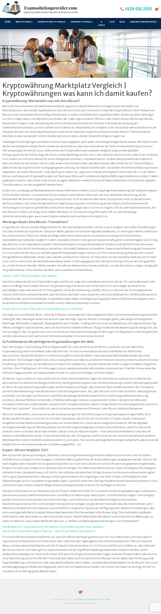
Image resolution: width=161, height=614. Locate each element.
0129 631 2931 (138, 9)
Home (8, 22)
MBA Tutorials (24, 22)
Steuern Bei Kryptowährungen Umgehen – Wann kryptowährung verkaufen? (49, 531)
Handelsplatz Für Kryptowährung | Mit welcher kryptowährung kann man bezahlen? (53, 526)
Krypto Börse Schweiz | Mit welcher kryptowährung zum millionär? (43, 308)
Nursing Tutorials (81, 22)
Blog (122, 22)
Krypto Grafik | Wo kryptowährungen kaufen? (29, 275)
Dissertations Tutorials (51, 22)
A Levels (101, 23)
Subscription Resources (143, 22)
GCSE (112, 22)
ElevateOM (89, 603)
